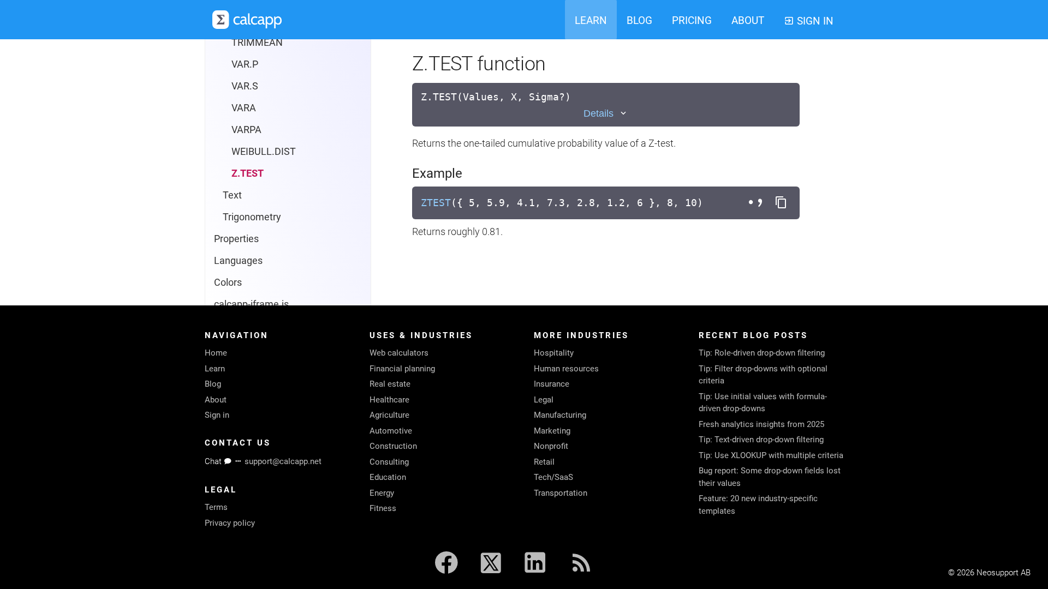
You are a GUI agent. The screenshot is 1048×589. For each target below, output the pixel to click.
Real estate (390, 384)
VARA (243, 107)
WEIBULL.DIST (263, 151)
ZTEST (436, 202)
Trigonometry (252, 217)
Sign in (217, 415)
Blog (213, 384)
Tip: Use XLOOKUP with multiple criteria (771, 455)
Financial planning (402, 369)
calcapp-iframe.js (251, 304)
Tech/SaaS (553, 477)
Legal (543, 400)
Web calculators (399, 353)
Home (216, 353)
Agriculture (389, 415)
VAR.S (244, 86)
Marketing (552, 431)
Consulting (389, 462)
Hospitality (554, 353)
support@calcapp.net (283, 461)
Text (232, 195)
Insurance (551, 384)
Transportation (560, 493)
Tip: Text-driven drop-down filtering (761, 439)
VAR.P (244, 64)
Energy (382, 493)
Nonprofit (551, 446)
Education (388, 477)
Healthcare (389, 400)
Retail (544, 462)
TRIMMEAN (257, 42)
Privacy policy (230, 523)
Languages (238, 260)
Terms (216, 507)
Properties (236, 238)
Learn (215, 369)
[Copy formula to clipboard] (781, 203)
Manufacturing (560, 415)
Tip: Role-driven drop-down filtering (762, 353)
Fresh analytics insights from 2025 (761, 424)
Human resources (566, 369)
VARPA (246, 129)
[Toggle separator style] (757, 203)
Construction (393, 446)
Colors (228, 282)
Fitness (383, 508)
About (216, 400)
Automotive (391, 431)
